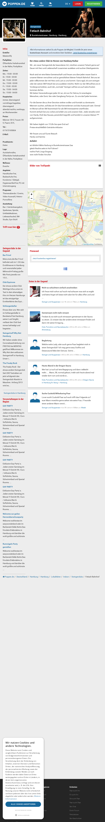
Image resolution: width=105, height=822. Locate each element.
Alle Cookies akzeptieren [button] (23, 804)
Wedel (83, 408)
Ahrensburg (46, 330)
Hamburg (53, 35)
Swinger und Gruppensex (51, 302)
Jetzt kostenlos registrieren (85, 53)
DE (66, 3)
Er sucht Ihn (74, 795)
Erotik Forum (74, 810)
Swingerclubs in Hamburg (14, 393)
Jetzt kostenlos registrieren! (44, 258)
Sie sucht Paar (75, 799)
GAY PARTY (8, 406)
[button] (23, 815)
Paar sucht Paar (75, 803)
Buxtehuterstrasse (40, 35)
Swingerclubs (35, 27)
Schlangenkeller (10, 306)
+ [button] (31, 194)
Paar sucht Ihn (75, 791)
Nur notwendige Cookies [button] (23, 810)
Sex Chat (73, 807)
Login (78, 4)
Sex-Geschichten (76, 818)
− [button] (31, 198)
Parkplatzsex (74, 814)
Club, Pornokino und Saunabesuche (55, 327)
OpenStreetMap (88, 244)
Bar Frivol (7, 255)
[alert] (23, 778)
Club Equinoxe (9, 282)
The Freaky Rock (10, 363)
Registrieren (93, 4)
